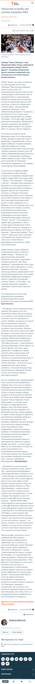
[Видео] (22, 681)
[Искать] (30, 681)
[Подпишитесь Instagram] (25, 659)
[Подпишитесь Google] (3, 659)
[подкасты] (14, 681)
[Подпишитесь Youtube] (16, 659)
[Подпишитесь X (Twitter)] (12, 659)
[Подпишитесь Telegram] (21, 659)
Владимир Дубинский (9, 17)
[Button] (12, 25)
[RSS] (30, 659)
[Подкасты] (3, 663)
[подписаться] (7, 663)
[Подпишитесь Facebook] (7, 659)
